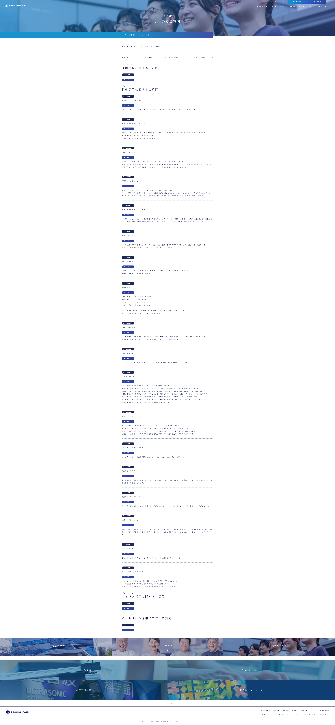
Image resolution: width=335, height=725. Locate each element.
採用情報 (132, 35)
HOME (124, 35)
